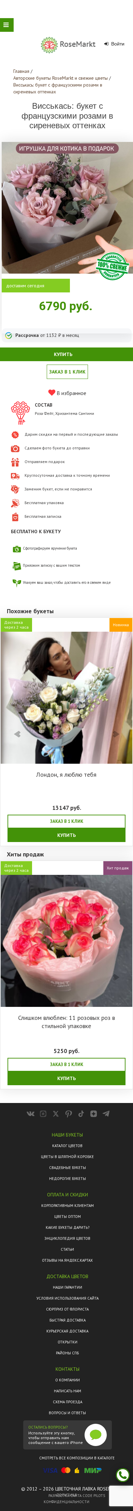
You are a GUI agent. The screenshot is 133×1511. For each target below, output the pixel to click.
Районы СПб (67, 1353)
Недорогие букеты (67, 1178)
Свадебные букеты (67, 1167)
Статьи (67, 1249)
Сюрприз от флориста (67, 1309)
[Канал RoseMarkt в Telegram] (106, 1114)
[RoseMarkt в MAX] (43, 1114)
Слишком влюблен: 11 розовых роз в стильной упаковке (66, 1022)
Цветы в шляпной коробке (67, 1156)
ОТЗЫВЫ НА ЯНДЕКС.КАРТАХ (67, 1260)
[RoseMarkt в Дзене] (94, 1114)
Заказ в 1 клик (67, 372)
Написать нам (67, 1391)
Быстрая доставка (67, 1320)
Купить (66, 835)
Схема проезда (67, 1402)
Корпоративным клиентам (67, 1205)
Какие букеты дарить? (67, 1227)
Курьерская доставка (67, 1331)
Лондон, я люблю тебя (66, 774)
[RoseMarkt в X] (56, 1114)
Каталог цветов (67, 1145)
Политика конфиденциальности (66, 1498)
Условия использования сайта (67, 1298)
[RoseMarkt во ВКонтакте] (30, 1114)
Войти (117, 44)
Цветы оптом (67, 1216)
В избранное (70, 393)
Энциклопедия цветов (67, 1238)
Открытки (67, 1342)
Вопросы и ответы (67, 1412)
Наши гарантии (67, 1287)
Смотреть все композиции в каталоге (77, 1458)
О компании (67, 1380)
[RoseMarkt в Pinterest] (68, 1114)
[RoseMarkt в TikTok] (81, 1114)
